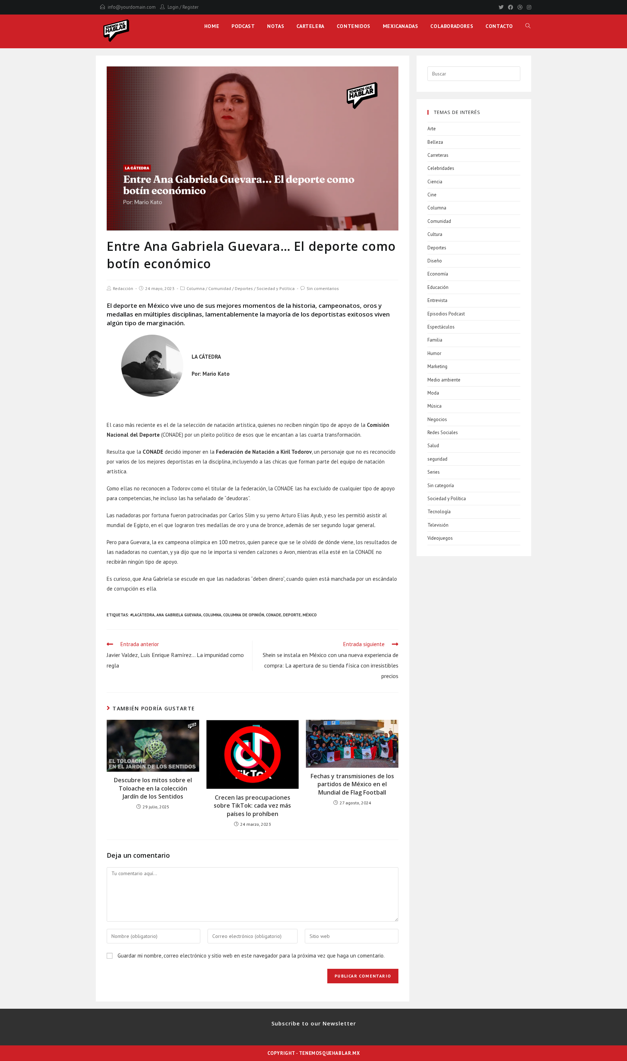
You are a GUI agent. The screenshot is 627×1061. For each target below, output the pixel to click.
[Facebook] (510, 7)
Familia (434, 340)
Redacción (123, 288)
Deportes (244, 288)
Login (173, 7)
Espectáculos (441, 327)
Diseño (434, 261)
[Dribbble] (520, 7)
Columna (196, 288)
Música (434, 406)
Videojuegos (440, 538)
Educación (437, 287)
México (310, 614)
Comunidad (219, 288)
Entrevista (437, 300)
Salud (433, 445)
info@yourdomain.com (132, 7)
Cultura (434, 234)
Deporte (292, 614)
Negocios (437, 419)
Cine (432, 195)
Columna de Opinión (243, 614)
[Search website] (528, 26)
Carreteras (437, 155)
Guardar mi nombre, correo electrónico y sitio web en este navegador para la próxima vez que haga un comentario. (251, 955)
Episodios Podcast (446, 314)
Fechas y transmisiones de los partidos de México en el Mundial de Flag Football (352, 784)
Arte (431, 129)
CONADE (273, 614)
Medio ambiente (443, 380)
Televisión (437, 525)
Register (190, 7)
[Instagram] (528, 7)
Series (433, 472)
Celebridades (440, 168)
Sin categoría (440, 485)
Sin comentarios (323, 288)
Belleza (435, 142)
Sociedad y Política (276, 288)
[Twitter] (501, 7)
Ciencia (434, 182)
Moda (433, 393)
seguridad (437, 459)
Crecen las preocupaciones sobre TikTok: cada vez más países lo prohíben (252, 805)
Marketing (437, 366)
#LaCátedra (142, 614)
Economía (437, 274)
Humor (434, 353)
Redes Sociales (442, 432)
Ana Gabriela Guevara (178, 614)
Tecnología (439, 512)
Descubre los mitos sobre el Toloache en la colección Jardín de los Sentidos (153, 788)
